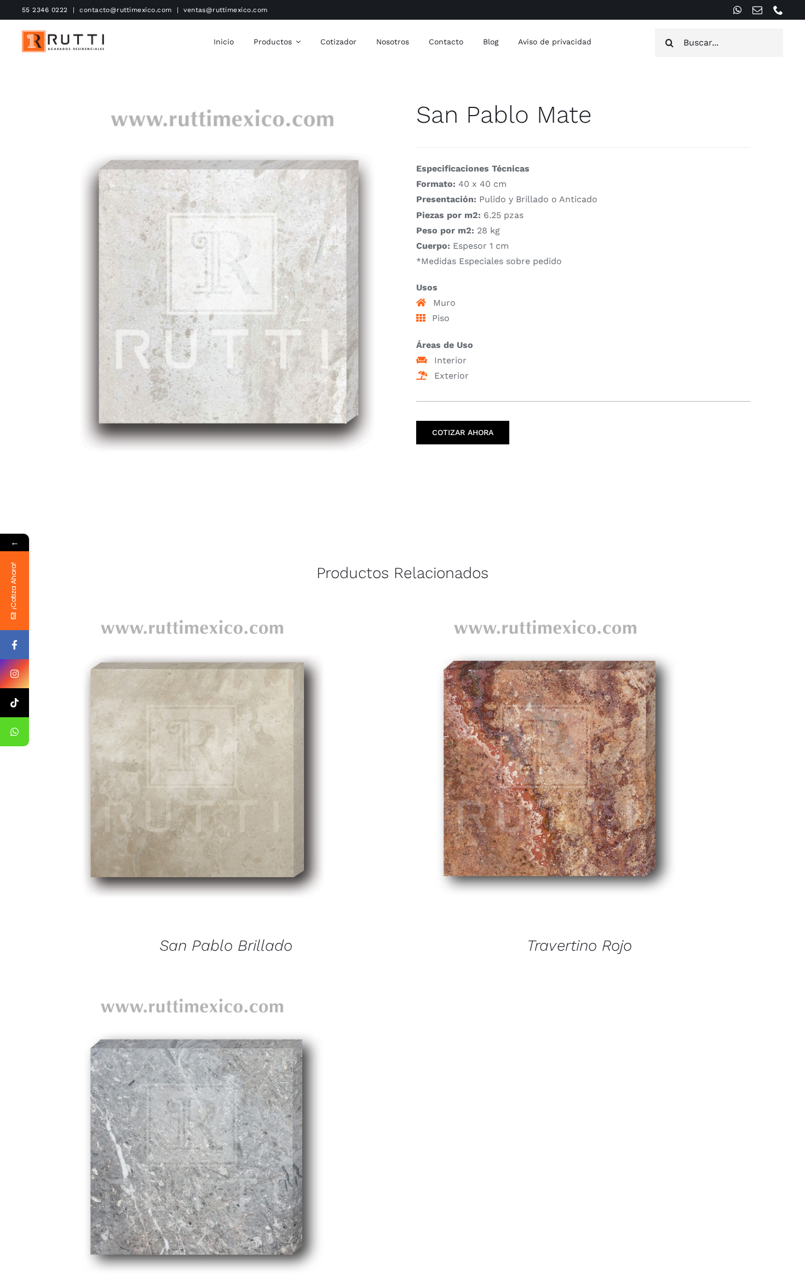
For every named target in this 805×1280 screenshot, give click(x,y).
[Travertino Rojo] (545, 768)
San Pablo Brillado (225, 945)
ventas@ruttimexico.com (225, 10)
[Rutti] (63, 35)
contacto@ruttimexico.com (125, 10)
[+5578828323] (14, 731)
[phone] (778, 10)
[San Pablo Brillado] (192, 768)
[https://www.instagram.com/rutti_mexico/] (14, 673)
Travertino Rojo (579, 945)
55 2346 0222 (45, 10)
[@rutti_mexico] (14, 702)
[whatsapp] (737, 10)
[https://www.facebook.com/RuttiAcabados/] (14, 644)
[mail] (757, 10)
